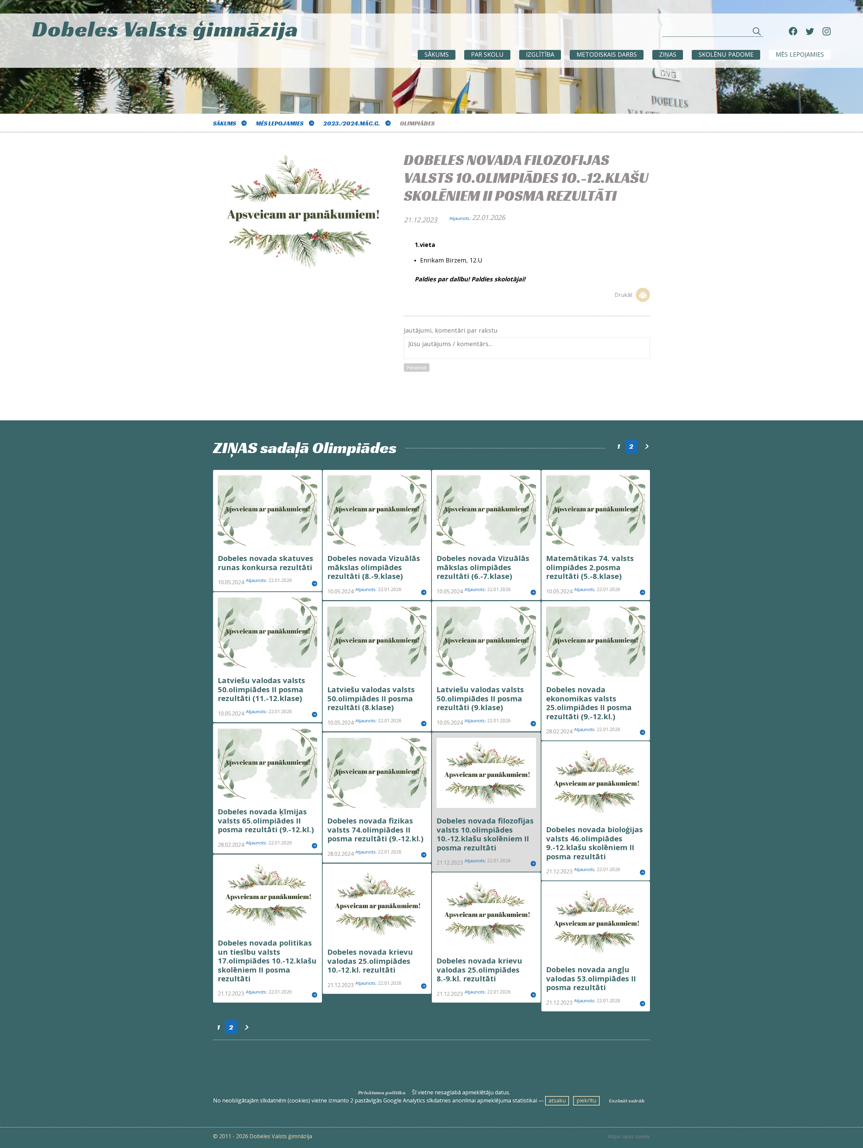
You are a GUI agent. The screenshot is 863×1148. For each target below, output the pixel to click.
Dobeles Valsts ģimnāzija (165, 29)
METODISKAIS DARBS (606, 54)
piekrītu (586, 1100)
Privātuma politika (382, 1092)
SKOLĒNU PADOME (725, 54)
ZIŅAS (667, 54)
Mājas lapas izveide (628, 1136)
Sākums (436, 54)
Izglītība (540, 54)
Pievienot (417, 367)
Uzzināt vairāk (627, 1100)
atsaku (557, 1100)
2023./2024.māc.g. (351, 123)
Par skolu (487, 54)
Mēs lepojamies (800, 54)
